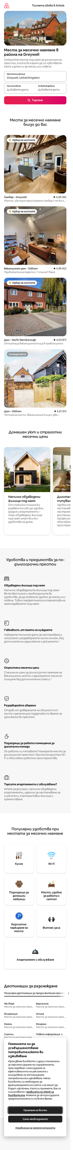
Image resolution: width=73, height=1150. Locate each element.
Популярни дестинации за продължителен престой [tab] (35, 993)
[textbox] (19, 90)
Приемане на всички (35, 1110)
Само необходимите (35, 1119)
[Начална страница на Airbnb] (6, 5)
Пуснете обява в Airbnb (48, 5)
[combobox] (35, 78)
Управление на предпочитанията (35, 1127)
